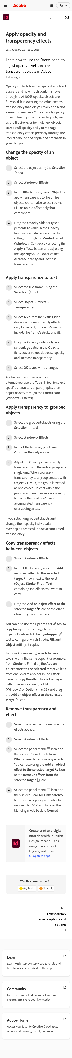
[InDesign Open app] (67, 17)
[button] (51, 5)
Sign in (63, 5)
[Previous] (20, 922)
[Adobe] (19, 5)
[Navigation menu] (6, 5)
